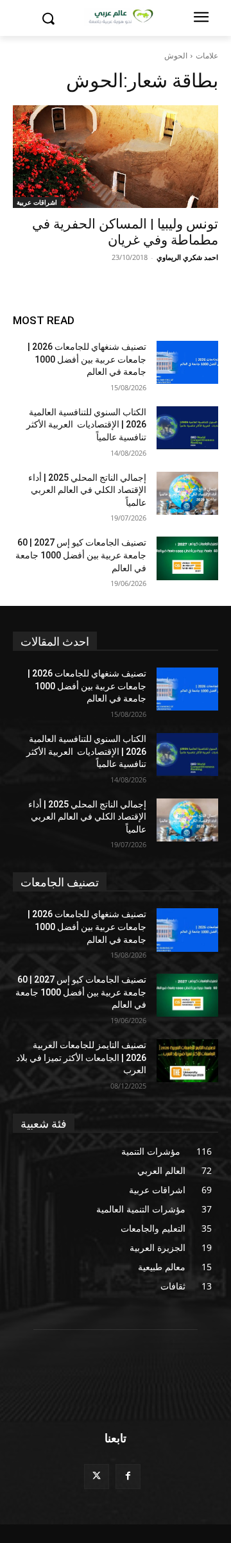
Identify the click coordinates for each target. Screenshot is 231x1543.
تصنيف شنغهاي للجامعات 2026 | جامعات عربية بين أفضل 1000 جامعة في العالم (87, 359)
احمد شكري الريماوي (187, 257)
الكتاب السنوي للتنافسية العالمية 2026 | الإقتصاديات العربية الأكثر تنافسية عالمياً (86, 424)
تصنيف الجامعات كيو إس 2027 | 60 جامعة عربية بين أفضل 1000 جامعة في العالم (80, 555)
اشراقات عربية (37, 202)
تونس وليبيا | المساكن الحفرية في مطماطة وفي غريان (125, 232)
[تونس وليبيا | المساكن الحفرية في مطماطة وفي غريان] (115, 156)
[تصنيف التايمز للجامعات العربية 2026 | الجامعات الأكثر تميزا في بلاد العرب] (187, 1060)
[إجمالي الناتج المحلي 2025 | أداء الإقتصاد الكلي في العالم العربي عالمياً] (187, 493)
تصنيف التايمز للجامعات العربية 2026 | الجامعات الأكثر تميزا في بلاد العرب (81, 1057)
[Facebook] (128, 1476)
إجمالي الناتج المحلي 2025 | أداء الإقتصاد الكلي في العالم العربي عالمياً (87, 490)
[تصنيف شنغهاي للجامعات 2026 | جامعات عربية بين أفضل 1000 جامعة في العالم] (187, 362)
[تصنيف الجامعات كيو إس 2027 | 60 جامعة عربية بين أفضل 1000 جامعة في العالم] (187, 558)
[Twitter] (96, 1476)
